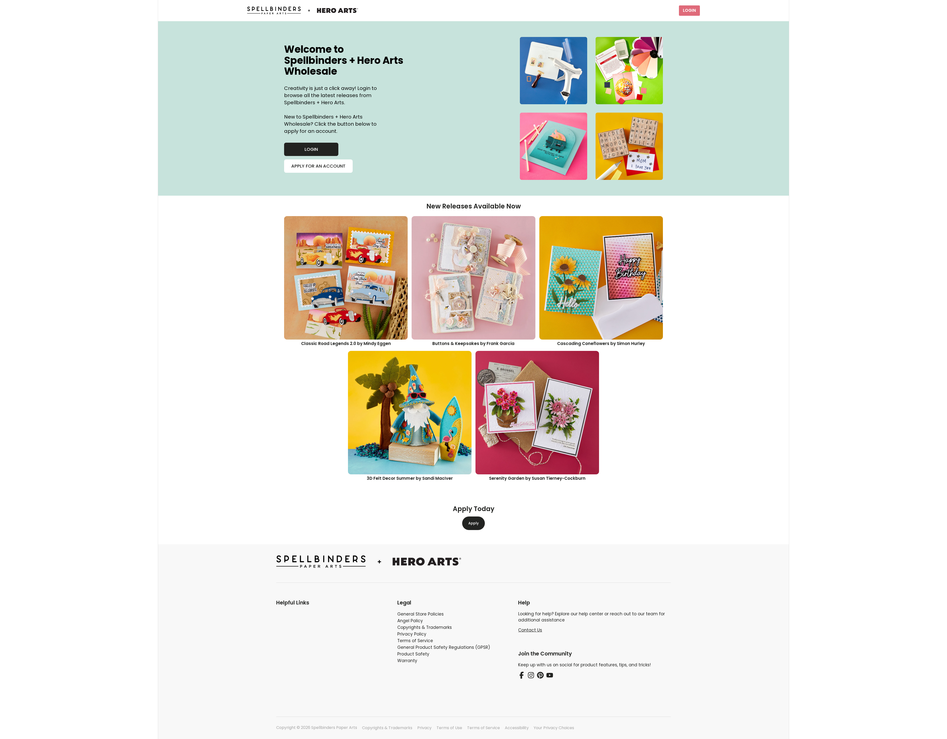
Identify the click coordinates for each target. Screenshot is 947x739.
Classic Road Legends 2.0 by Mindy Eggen (346, 343)
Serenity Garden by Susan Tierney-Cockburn (537, 478)
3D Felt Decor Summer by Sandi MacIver (410, 478)
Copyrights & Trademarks (387, 728)
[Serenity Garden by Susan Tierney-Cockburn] (537, 412)
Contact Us (530, 630)
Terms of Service (483, 728)
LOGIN (689, 10)
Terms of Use (449, 728)
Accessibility (517, 728)
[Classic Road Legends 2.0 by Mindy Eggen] (346, 278)
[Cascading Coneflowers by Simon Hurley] (601, 278)
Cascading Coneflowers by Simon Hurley (601, 343)
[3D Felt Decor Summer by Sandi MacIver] (410, 412)
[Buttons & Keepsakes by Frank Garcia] (473, 278)
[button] (332, 603)
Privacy (424, 728)
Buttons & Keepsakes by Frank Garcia (473, 343)
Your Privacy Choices (554, 728)
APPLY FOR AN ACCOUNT (318, 166)
